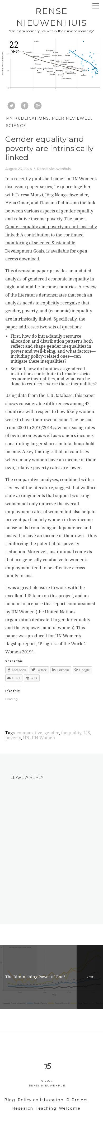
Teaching (46, 1108)
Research (22, 1108)
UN (26, 737)
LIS (86, 732)
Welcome (69, 1108)
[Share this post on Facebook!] (24, 106)
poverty (13, 737)
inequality (71, 732)
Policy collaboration (41, 1100)
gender (51, 732)
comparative (29, 732)
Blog (9, 1100)
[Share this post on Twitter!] (11, 106)
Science (16, 125)
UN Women (43, 737)
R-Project (77, 1100)
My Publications (27, 118)
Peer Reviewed (71, 118)
